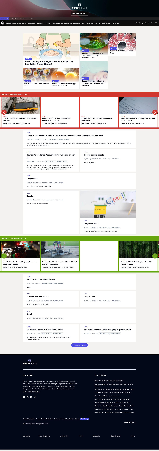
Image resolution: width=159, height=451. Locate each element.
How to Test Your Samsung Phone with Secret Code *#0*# (112, 402)
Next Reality (23, 19)
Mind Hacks (86, 23)
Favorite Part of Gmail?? (37, 296)
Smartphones (16, 123)
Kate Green (31, 161)
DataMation (96, 436)
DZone (133, 436)
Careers (81, 419)
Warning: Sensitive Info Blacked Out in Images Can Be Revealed (114, 412)
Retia (25, 267)
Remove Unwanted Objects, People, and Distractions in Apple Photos (114, 385)
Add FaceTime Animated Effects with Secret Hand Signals (112, 399)
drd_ (148, 267)
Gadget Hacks (14, 19)
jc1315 (87, 159)
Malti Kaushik (33, 139)
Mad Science (95, 23)
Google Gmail (90, 296)
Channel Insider (115, 436)
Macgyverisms (75, 23)
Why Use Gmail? (91, 223)
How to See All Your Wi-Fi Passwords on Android (109, 381)
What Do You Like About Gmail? (40, 279)
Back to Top (129, 422)
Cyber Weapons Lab (15, 267)
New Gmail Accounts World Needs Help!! (44, 329)
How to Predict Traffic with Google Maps (107, 396)
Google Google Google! (94, 155)
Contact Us (49, 419)
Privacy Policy (40, 419)
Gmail (29, 314)
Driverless (115, 23)
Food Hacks (31, 23)
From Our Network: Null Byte (13, 238)
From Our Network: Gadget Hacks (15, 94)
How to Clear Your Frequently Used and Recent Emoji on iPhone (114, 406)
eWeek (81, 436)
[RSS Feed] (35, 397)
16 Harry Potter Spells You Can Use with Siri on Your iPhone (113, 392)
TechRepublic (64, 436)
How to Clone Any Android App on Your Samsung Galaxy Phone (114, 389)
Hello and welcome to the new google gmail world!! (107, 329)
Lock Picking (105, 23)
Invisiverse (65, 23)
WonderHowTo (5, 19)
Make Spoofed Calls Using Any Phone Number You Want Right (114, 409)
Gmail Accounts (53, 139)
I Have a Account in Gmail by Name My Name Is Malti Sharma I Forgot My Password (64, 135)
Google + (30, 196)
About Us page (35, 391)
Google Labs (32, 178)
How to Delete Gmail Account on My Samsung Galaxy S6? (50, 156)
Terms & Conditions (29, 419)
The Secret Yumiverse (52, 23)
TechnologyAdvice (44, 436)
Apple (132, 123)
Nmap (129, 267)
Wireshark (65, 267)
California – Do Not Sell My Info (63, 419)
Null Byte (31, 19)
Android (54, 123)
